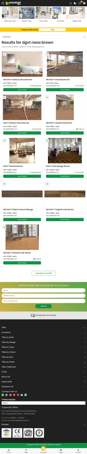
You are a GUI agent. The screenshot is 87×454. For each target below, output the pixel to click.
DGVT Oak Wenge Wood (58, 166)
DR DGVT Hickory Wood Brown (17, 79)
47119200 (21, 418)
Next (84, 13)
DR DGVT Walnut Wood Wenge (18, 209)
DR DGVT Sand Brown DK (58, 79)
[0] (79, 3)
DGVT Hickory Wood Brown (16, 123)
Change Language (8, 399)
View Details (22, 90)
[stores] (61, 450)
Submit (43, 306)
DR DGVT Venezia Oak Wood (17, 253)
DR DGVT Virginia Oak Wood (59, 209)
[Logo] (13, 3)
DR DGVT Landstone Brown (59, 123)
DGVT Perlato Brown (13, 166)
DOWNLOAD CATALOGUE (45, 315)
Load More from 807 (43, 273)
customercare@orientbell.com (17, 420)
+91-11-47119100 (10, 418)
